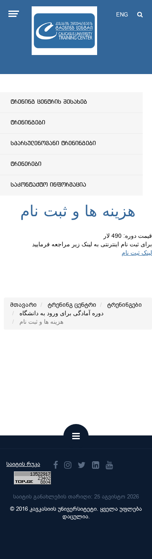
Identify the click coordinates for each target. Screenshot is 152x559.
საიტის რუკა (23, 464)
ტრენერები (26, 164)
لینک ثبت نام (137, 253)
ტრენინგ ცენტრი (72, 305)
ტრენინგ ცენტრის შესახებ (49, 102)
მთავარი (23, 305)
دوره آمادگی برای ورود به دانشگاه (61, 313)
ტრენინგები (28, 123)
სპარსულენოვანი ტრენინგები (53, 143)
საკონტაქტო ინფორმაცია (48, 185)
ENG (122, 14)
